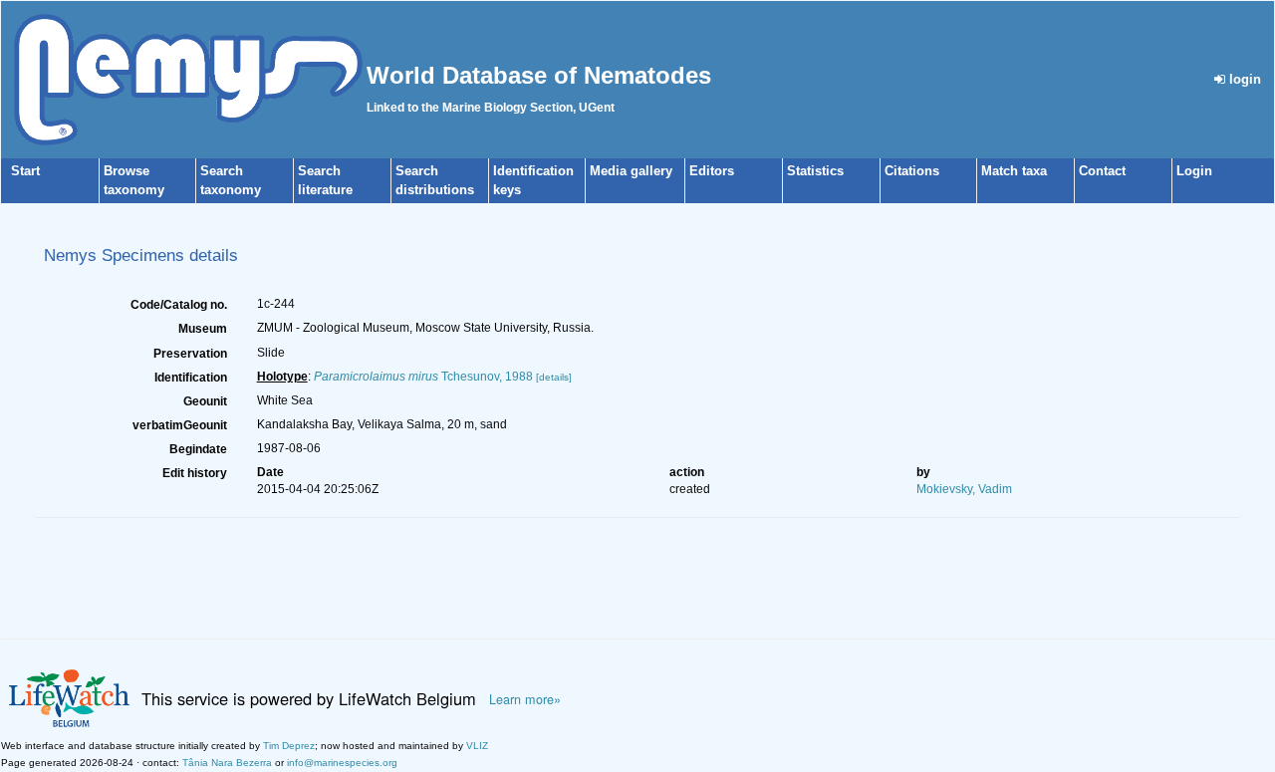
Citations (912, 170)
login (1243, 79)
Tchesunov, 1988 (423, 377)
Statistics (815, 170)
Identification (190, 378)
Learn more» (525, 699)
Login (1194, 170)
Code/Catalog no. (178, 305)
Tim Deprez (289, 745)
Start (25, 170)
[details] (554, 377)
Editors (711, 170)
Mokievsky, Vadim (964, 489)
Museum (202, 329)
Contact (1102, 170)
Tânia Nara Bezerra (227, 762)
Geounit (205, 401)
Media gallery (631, 170)
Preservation (190, 354)
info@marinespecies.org (342, 762)
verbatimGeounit (179, 425)
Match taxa (1014, 170)
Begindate (198, 449)
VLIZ (477, 745)
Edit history (194, 473)
